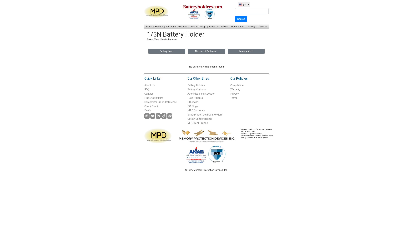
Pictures (172, 39)
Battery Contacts (196, 89)
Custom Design (198, 26)
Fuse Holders (195, 97)
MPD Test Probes (197, 123)
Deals (147, 110)
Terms (233, 97)
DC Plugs (192, 106)
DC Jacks (192, 102)
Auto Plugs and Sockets (201, 93)
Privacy (234, 93)
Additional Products (176, 26)
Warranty (235, 89)
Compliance (237, 85)
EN (244, 4)
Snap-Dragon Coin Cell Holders (204, 114)
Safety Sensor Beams (199, 118)
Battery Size (166, 51)
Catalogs (251, 26)
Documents (237, 26)
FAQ (146, 89)
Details (164, 39)
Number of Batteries (205, 51)
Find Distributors (153, 97)
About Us (149, 85)
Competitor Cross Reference (160, 102)
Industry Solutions (218, 26)
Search (241, 18)
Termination (245, 51)
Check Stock (151, 106)
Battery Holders (154, 26)
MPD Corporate (196, 110)
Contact (148, 93)
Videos (263, 26)
